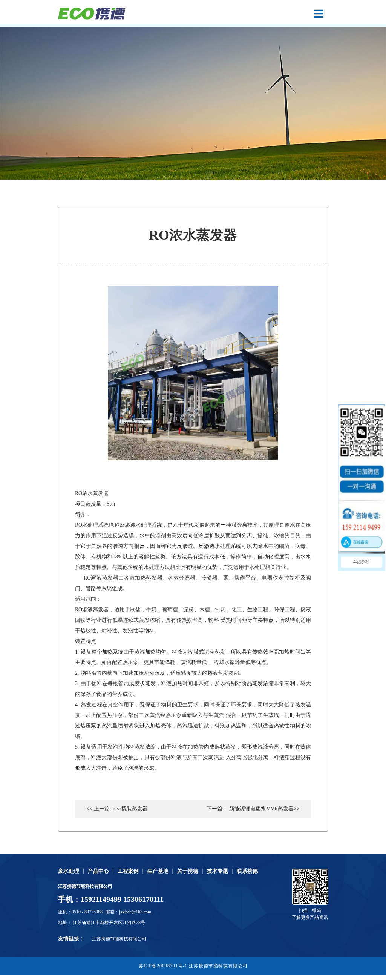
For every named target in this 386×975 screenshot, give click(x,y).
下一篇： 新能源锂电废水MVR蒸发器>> (253, 809)
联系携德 (247, 871)
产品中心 (98, 871)
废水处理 (68, 871)
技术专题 (217, 871)
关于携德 (187, 871)
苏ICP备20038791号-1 (163, 966)
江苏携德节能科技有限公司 (119, 938)
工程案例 (128, 871)
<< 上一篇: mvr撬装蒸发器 (117, 809)
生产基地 (157, 871)
